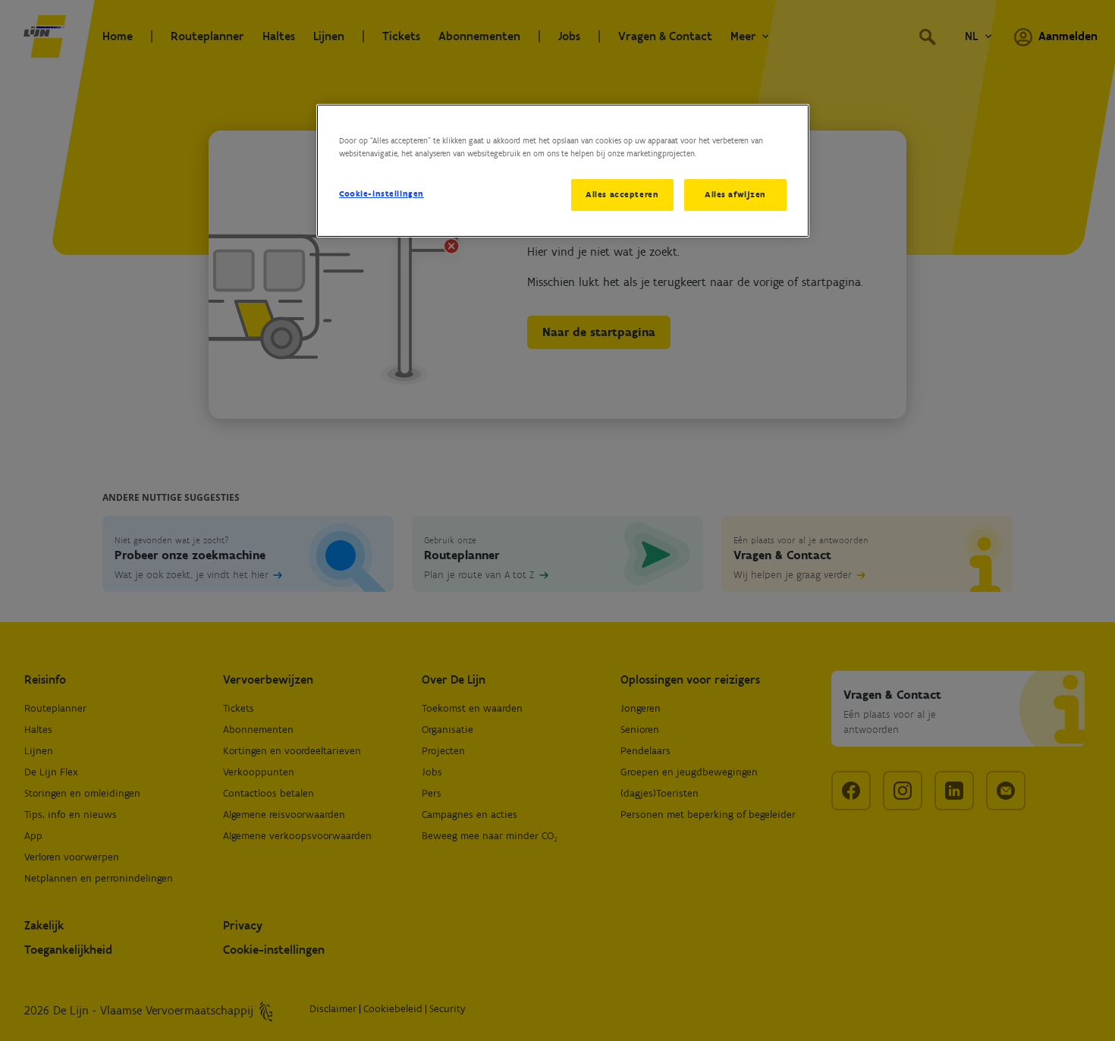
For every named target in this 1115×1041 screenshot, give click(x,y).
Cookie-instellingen (381, 193)
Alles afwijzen (735, 194)
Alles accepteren (622, 194)
